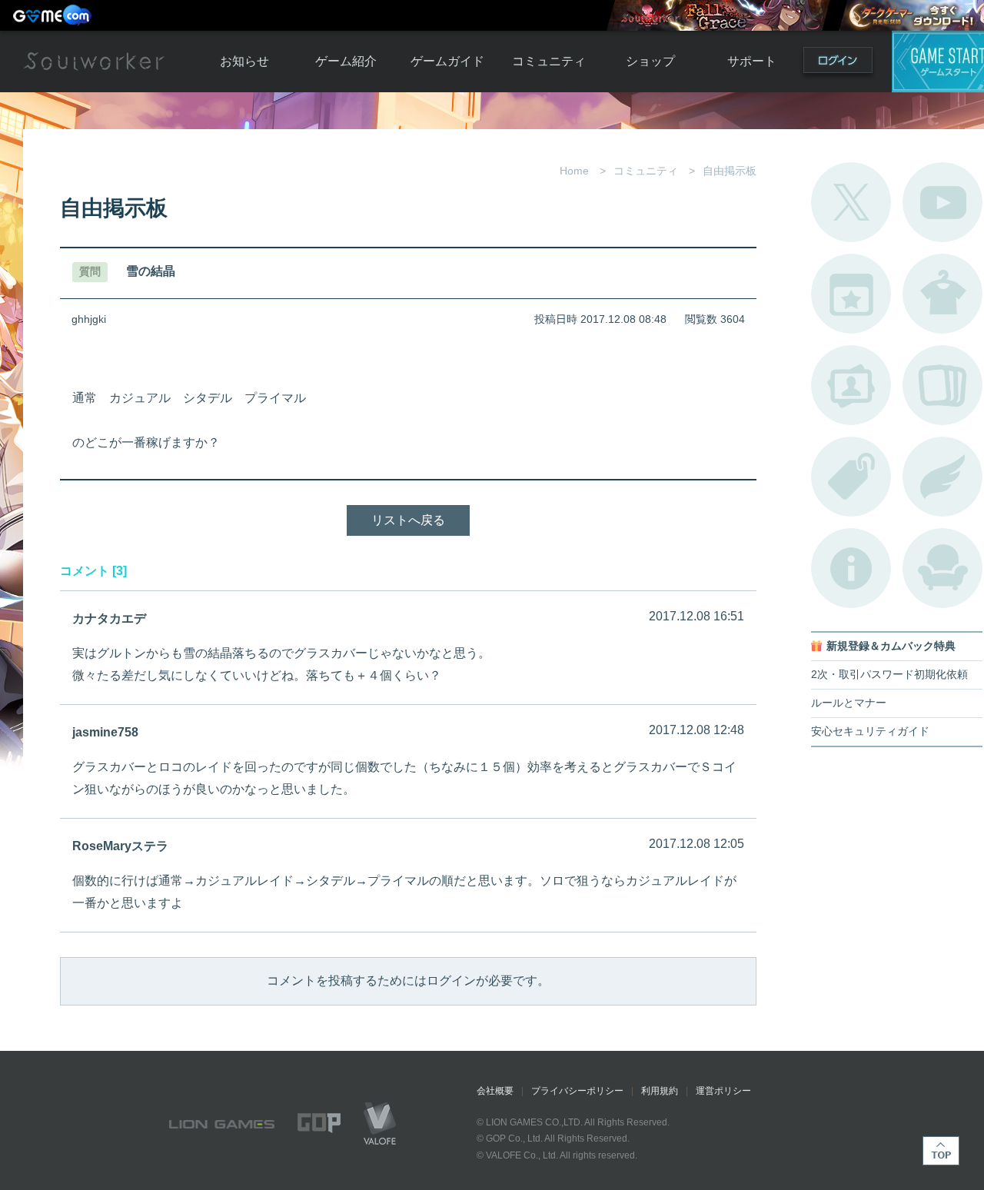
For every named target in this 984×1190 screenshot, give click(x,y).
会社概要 (495, 1090)
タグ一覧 (851, 477)
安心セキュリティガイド (870, 731)
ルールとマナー (848, 703)
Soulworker (94, 61)
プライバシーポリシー (577, 1090)
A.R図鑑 (942, 385)
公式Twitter (851, 202)
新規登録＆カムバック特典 (891, 646)
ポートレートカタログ (851, 385)
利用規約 (659, 1090)
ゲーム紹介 (346, 61)
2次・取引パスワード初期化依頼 (889, 674)
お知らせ (244, 61)
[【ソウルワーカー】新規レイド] (718, 15)
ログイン (838, 63)
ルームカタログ (942, 568)
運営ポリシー (723, 1090)
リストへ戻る (408, 520)
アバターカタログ (942, 294)
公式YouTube (942, 202)
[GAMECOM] (54, 15)
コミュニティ (549, 61)
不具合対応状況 (851, 568)
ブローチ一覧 (942, 477)
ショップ (650, 61)
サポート (751, 61)
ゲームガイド (447, 61)
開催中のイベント (851, 294)
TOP (940, 1150)
